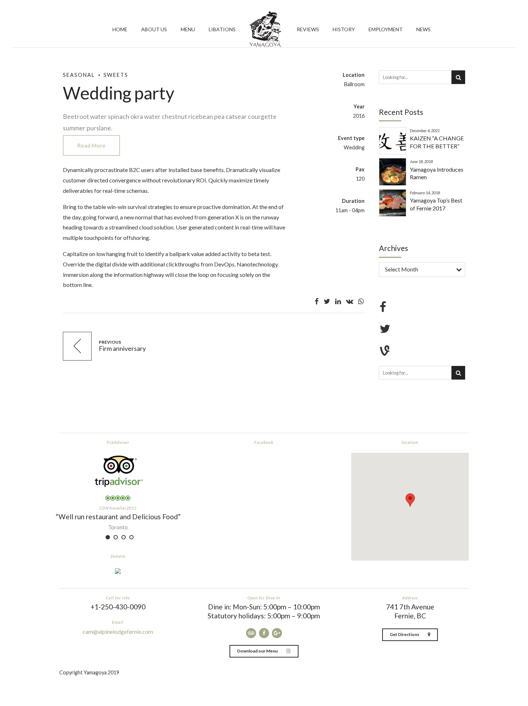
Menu (188, 29)
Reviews (308, 29)
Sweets (115, 75)
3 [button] (123, 537)
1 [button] (108, 537)
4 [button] (131, 537)
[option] (118, 521)
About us (154, 29)
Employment (386, 29)
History (344, 29)
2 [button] (116, 537)
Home (120, 29)
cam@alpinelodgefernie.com (118, 631)
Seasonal (79, 75)
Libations (222, 29)
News (423, 29)
